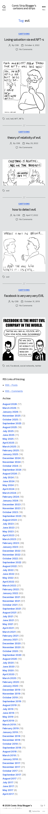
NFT (16, 118)
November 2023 (12, 508)
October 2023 (10, 512)
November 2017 (11, 767)
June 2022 (8, 574)
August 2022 (10, 566)
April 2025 (8, 442)
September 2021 (12, 608)
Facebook (14, 366)
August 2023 (10, 520)
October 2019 (10, 697)
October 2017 (10, 770)
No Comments (25, 49)
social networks (27, 366)
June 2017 (8, 786)
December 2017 (11, 763)
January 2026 (10, 411)
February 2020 (11, 682)
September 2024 (12, 469)
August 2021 (10, 612)
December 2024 (12, 458)
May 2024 (8, 485)
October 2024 (10, 466)
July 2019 (8, 709)
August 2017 (10, 778)
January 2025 (10, 454)
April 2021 (8, 628)
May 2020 (8, 670)
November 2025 (12, 415)
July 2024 (8, 477)
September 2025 (12, 423)
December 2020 (12, 643)
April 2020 (8, 674)
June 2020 (9, 666)
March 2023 (9, 539)
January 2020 (10, 686)
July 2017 (8, 782)
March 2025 (9, 446)
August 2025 (10, 427)
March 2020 (9, 678)
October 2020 (10, 651)
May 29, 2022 (32, 143)
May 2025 (8, 438)
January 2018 (10, 759)
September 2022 (12, 562)
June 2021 (8, 620)
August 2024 (10, 473)
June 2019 (8, 713)
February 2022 (11, 589)
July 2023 (8, 523)
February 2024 (11, 496)
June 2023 (8, 527)
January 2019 (10, 732)
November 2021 (11, 601)
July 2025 (8, 431)
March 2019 (9, 724)
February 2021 (11, 635)
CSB (17, 45)
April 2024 (8, 489)
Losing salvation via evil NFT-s (24, 39)
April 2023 (8, 535)
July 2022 (8, 570)
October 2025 (10, 419)
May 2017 (8, 790)
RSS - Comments (14, 391)
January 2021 (10, 639)
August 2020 (10, 659)
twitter (38, 366)
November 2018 (11, 740)
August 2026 (10, 404)
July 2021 (8, 616)
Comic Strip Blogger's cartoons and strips (24, 7)
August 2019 (10, 705)
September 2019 (12, 701)
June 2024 (8, 481)
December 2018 (11, 736)
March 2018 (9, 755)
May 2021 (8, 624)
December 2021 (11, 597)
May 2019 (8, 716)
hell (12, 118)
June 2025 (8, 435)
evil (7, 118)
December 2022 (11, 550)
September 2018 (12, 747)
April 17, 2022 (32, 215)
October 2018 (10, 743)
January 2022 (10, 593)
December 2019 (11, 689)
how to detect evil (24, 209)
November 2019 (11, 693)
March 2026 (9, 408)
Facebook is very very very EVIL (24, 295)
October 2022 (10, 558)
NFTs (21, 118)
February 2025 (11, 450)
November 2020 (12, 647)
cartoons (24, 34)
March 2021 (9, 632)
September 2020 (12, 655)
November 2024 (12, 462)
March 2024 (9, 493)
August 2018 (10, 751)
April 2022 (8, 581)
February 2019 (11, 728)
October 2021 (10, 604)
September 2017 (12, 774)
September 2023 (12, 516)
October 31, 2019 (32, 301)
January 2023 (10, 547)
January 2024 (10, 500)
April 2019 (8, 720)
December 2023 (12, 504)
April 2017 (8, 794)
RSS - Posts (11, 385)
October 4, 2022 (32, 45)
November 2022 (11, 554)
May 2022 (8, 577)
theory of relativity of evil (24, 137)
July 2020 (8, 662)
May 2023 (8, 531)
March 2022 (9, 585)
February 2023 (11, 543)
